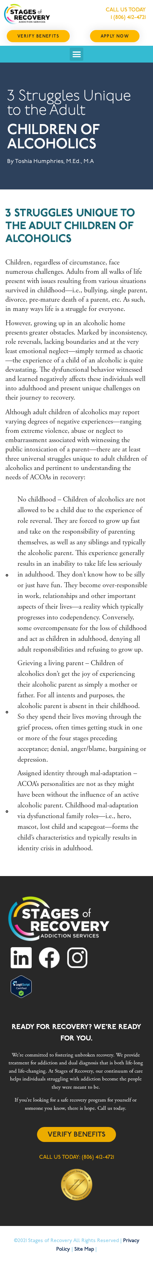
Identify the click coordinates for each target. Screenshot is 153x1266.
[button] (76, 54)
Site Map (84, 1249)
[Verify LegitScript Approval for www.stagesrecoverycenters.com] (21, 996)
